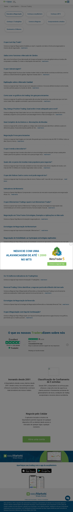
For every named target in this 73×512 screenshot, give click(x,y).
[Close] (71, 244)
